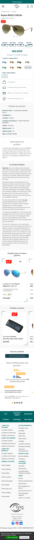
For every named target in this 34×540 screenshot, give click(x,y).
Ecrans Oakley (6, 492)
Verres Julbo (5, 473)
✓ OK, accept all (11, 537)
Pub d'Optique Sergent (23, 494)
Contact (6, 419)
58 (5, 76)
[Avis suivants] (32, 392)
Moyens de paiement (25, 481)
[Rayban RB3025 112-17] (14, 280)
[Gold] (13, 62)
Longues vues (23, 428)
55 (10, 294)
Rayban (14, 11)
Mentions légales (17, 414)
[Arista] (20, 62)
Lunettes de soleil (5, 11)
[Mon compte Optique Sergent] (28, 6)
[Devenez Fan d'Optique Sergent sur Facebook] (13, 523)
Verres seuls (22, 438)
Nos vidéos (28, 419)
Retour (20, 478)
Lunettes (21, 466)
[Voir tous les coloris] (28, 67)
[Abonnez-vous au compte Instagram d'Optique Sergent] (17, 523)
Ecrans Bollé (5, 496)
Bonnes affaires (23, 456)
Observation (22, 468)
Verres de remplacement (23, 450)
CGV (5, 414)
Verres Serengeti (6, 481)
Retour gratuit (17, 2)
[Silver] (28, 62)
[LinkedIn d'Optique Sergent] (20, 523)
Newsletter (28, 414)
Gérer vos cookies (24, 498)
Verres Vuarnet (6, 477)
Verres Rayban (6, 469)
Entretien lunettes (24, 446)
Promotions (23, 453)
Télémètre (21, 436)
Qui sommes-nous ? (25, 491)
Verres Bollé (5, 485)
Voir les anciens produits (17, 356)
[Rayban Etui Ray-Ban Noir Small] (14, 328)
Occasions (21, 459)
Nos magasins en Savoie (24, 487)
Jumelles (21, 431)
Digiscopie (21, 433)
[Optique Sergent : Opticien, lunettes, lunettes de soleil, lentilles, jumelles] (17, 6)
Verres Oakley (5, 465)
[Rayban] (9, 262)
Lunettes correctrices (8, 433)
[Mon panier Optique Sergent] (32, 6)
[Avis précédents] (1, 392)
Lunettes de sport (24, 444)
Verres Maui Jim (6, 489)
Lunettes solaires (7, 430)
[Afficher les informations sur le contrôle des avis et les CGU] (28, 379)
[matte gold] (5, 62)
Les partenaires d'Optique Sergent (24, 472)
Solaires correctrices (8, 435)
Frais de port (22, 483)
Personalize (24, 537)
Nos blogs (17, 419)
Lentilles (21, 441)
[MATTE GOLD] (20, 67)
